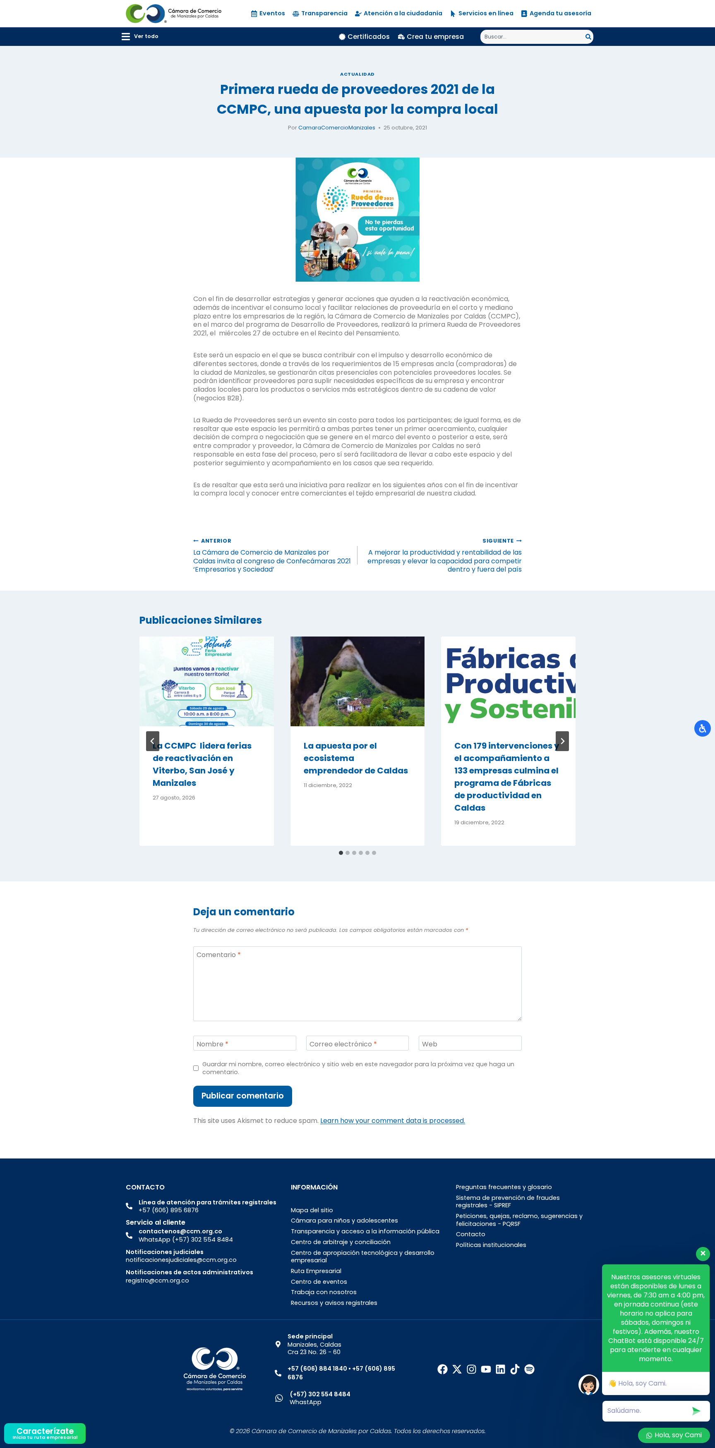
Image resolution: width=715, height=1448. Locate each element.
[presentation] (206, 681)
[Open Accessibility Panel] (702, 728)
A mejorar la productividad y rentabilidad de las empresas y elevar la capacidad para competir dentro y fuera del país (444, 555)
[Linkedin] (500, 1369)
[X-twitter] (457, 1369)
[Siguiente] (562, 741)
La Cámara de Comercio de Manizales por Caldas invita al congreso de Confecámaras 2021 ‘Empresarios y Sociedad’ (272, 555)
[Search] (589, 37)
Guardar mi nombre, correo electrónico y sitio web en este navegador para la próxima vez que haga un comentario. (358, 1068)
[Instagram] (471, 1369)
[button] (140, 36)
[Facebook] (442, 1369)
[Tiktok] (515, 1369)
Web (429, 1044)
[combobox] (532, 37)
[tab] (341, 853)
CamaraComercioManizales (336, 127)
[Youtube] (486, 1369)
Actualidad (357, 74)
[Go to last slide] (152, 741)
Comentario (219, 954)
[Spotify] (529, 1369)
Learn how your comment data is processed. (392, 1120)
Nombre (212, 1044)
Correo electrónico (343, 1044)
